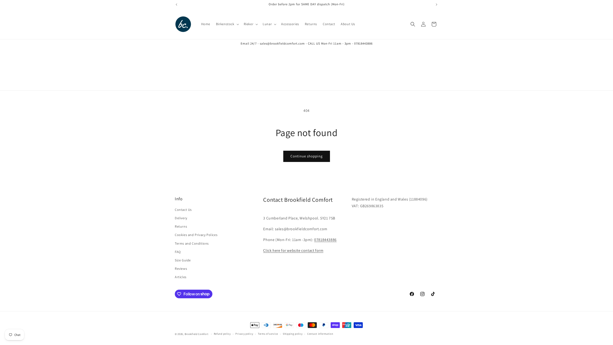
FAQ (178, 252)
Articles (181, 277)
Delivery (181, 218)
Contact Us (183, 209)
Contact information (320, 333)
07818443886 (325, 239)
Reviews (181, 268)
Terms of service (268, 333)
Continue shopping (306, 156)
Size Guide (183, 260)
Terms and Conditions (192, 243)
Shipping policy (293, 333)
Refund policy (222, 333)
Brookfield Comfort (197, 334)
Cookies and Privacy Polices (196, 235)
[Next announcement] (436, 4)
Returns (181, 226)
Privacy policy (244, 333)
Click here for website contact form (293, 250)
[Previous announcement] (176, 4)
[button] (227, 24)
